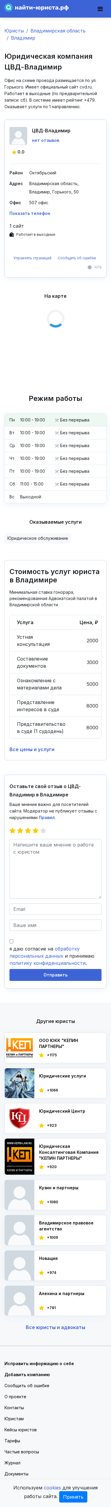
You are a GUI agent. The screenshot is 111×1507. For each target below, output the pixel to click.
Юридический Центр (62, 1111)
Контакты (14, 1407)
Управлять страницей (32, 258)
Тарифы (12, 1440)
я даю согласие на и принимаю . (51, 956)
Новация (48, 1258)
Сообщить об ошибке (77, 258)
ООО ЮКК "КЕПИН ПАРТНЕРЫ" (58, 1043)
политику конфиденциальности (47, 963)
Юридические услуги (62, 1075)
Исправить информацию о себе (39, 1363)
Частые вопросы (21, 1451)
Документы (16, 1473)
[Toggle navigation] (100, 9)
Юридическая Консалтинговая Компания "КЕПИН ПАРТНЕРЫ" (69, 1152)
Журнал (12, 1462)
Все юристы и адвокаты (55, 1327)
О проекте (15, 1396)
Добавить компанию (27, 1374)
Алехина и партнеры (61, 1293)
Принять (73, 1497)
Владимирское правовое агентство (66, 1225)
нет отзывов (45, 140)
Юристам (14, 1418)
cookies (52, 1488)
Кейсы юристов (20, 1429)
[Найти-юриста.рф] (36, 7)
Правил (47, 817)
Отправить (55, 974)
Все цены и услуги (31, 749)
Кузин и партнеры (58, 1187)
